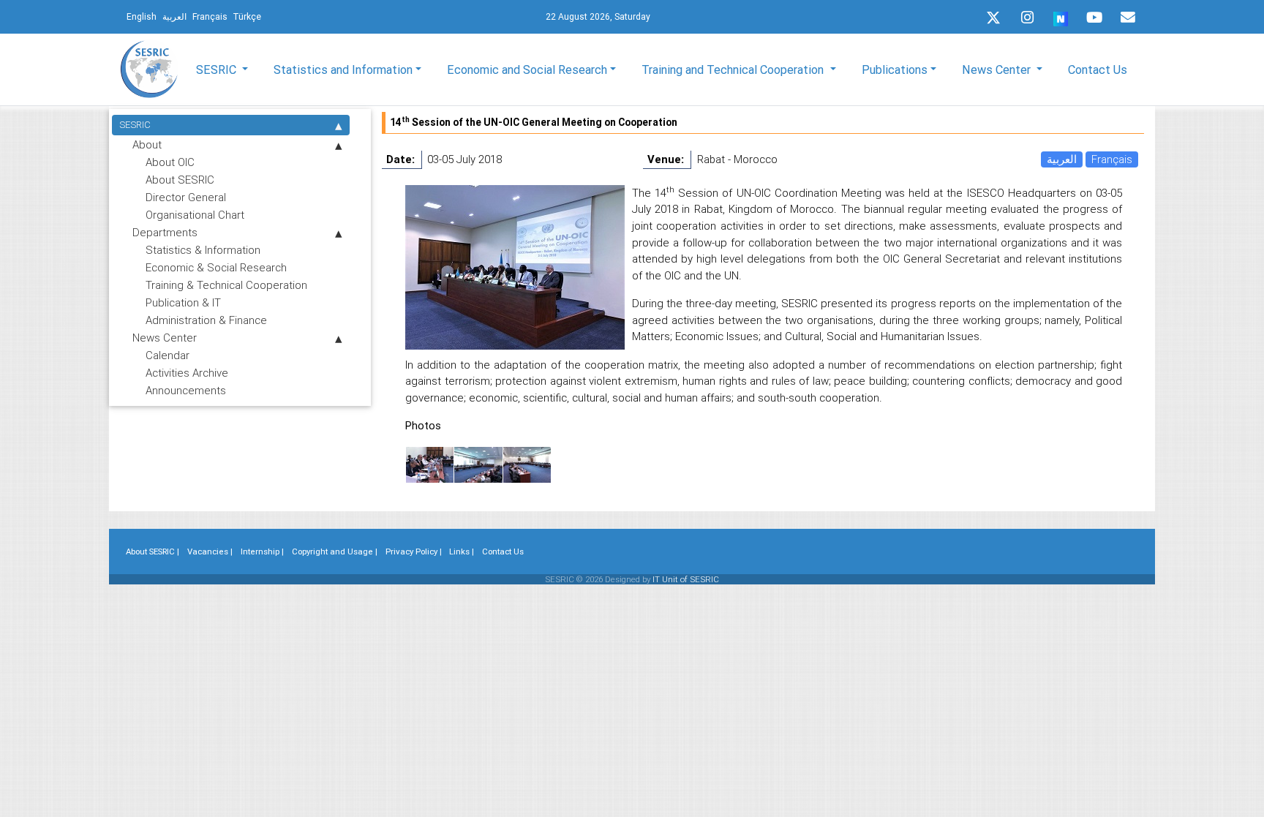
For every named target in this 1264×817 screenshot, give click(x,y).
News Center (164, 338)
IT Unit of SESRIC (685, 579)
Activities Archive (187, 373)
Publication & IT (183, 302)
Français (1111, 159)
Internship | (262, 551)
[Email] (1128, 18)
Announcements (186, 390)
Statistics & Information (203, 250)
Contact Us (1097, 69)
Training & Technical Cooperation (226, 285)
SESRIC (135, 124)
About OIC (170, 162)
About (147, 144)
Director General (186, 197)
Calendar (167, 355)
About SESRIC (180, 180)
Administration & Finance (206, 320)
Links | (461, 551)
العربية (1062, 159)
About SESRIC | (152, 551)
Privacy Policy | (413, 551)
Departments (165, 232)
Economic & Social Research (216, 267)
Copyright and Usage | (334, 551)
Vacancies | (210, 551)
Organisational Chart (195, 215)
